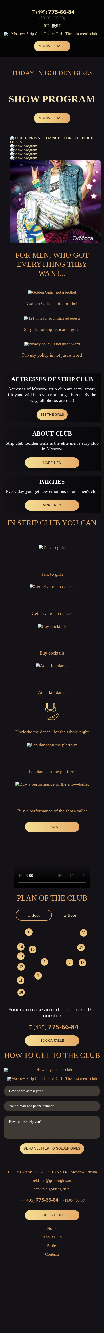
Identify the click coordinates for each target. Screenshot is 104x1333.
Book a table (52, 1040)
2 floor (70, 915)
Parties (52, 1245)
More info (52, 463)
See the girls (52, 414)
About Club (52, 1237)
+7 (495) (52, 12)
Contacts (52, 1254)
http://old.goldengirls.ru (52, 1189)
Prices (52, 827)
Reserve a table (52, 46)
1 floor (34, 915)
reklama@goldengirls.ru (52, 1180)
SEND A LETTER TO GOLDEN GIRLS (52, 1148)
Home (52, 1228)
